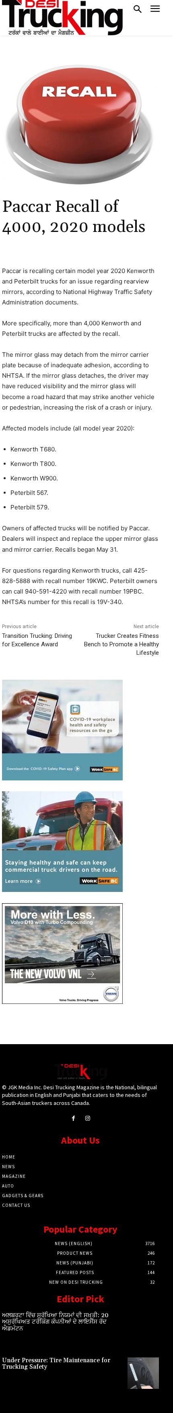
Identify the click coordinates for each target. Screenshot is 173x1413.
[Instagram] (87, 1118)
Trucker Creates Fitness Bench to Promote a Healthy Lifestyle (121, 644)
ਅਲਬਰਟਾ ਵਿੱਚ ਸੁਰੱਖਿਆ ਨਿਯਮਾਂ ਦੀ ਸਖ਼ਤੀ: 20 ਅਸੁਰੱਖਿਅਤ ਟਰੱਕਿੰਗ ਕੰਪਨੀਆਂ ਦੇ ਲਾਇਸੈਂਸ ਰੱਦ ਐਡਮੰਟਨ (55, 1322)
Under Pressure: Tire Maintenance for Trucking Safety (56, 1364)
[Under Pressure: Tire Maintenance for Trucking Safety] (143, 1373)
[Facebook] (73, 1118)
